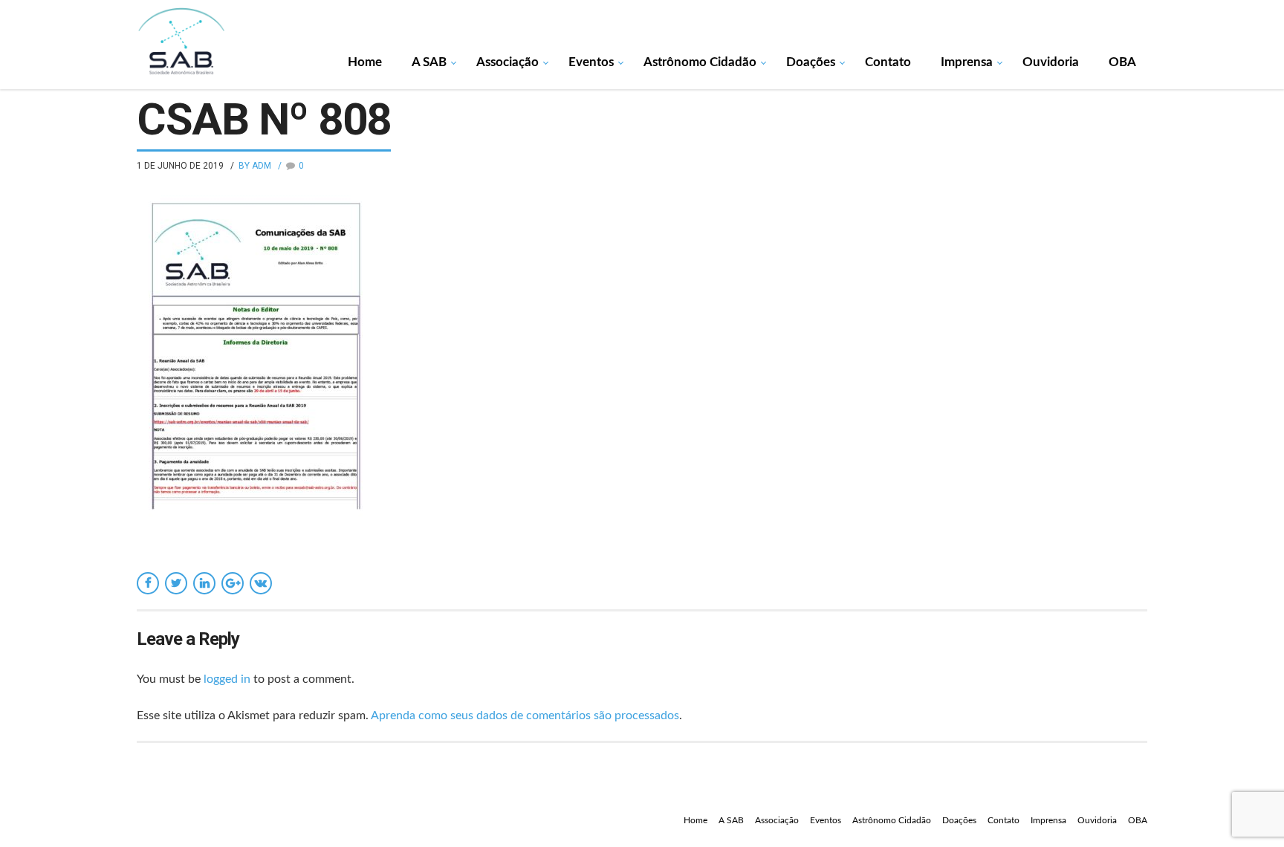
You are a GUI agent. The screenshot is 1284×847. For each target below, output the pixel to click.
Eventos (591, 62)
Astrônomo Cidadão (699, 62)
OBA (1122, 62)
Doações (810, 62)
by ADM (255, 165)
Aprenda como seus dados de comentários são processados (525, 715)
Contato (888, 62)
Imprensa (967, 62)
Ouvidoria (1050, 62)
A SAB (429, 62)
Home (365, 62)
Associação (507, 62)
